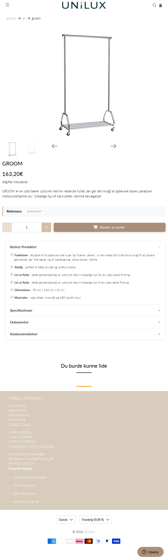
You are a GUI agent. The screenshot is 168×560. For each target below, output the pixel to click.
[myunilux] (84, 5)
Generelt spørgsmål (26, 501)
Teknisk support (24, 485)
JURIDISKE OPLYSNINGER (27, 454)
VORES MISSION (20, 432)
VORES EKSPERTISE (22, 441)
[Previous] (54, 146)
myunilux (89, 532)
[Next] (113, 146)
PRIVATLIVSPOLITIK (22, 463)
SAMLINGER (17, 419)
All (23, 18)
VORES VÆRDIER (21, 437)
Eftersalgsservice (24, 493)
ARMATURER (18, 410)
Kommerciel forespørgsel (30, 477)
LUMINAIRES (17, 406)
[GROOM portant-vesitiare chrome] (84, 85)
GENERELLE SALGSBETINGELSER (31, 459)
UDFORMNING (19, 415)
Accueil (11, 18)
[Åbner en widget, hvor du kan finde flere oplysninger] (150, 552)
